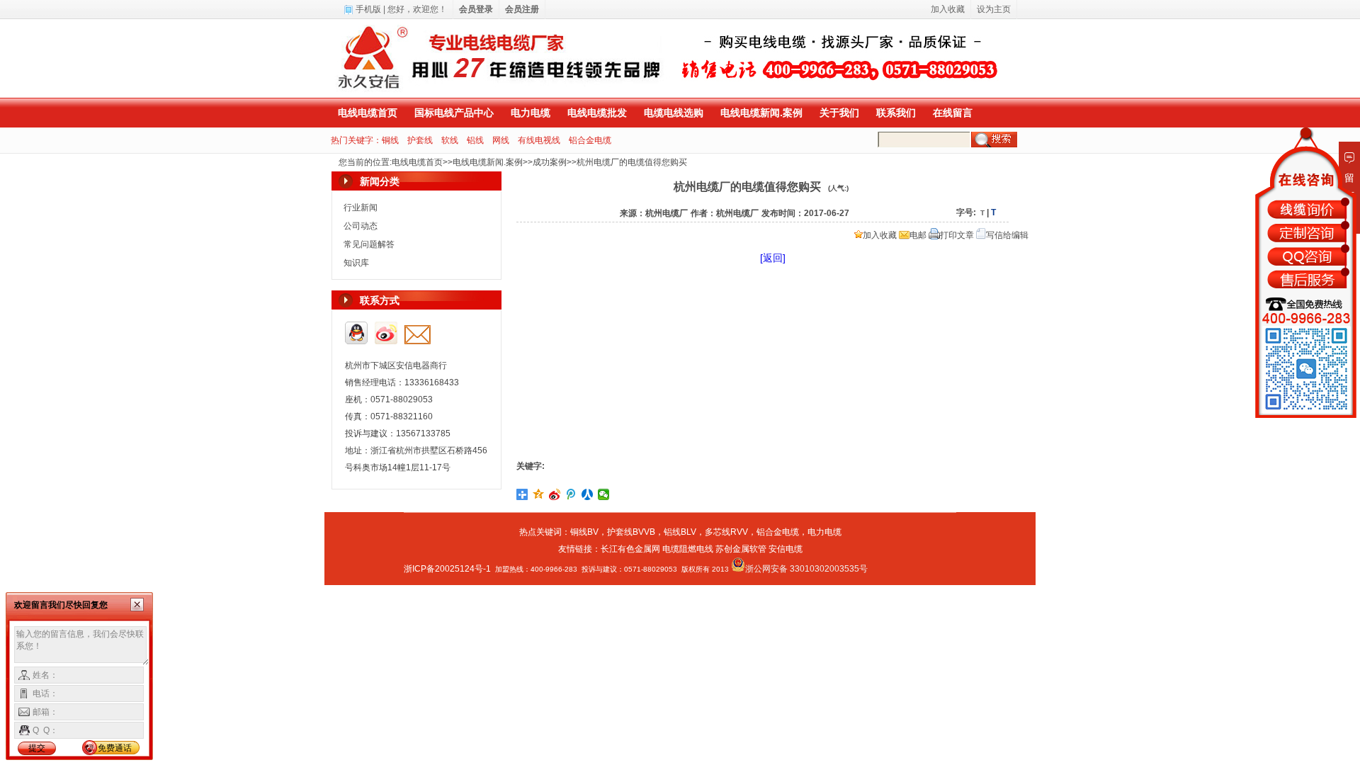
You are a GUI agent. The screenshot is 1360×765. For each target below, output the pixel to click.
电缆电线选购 (673, 112)
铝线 (475, 140)
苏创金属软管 (740, 549)
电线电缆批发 (597, 112)
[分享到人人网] (588, 494)
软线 (449, 140)
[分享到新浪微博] (555, 494)
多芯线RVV (726, 532)
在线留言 (953, 112)
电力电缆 (530, 112)
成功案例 (550, 162)
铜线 (390, 140)
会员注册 (522, 9)
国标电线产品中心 (454, 112)
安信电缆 (786, 549)
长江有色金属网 (630, 549)
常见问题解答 (369, 244)
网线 (500, 140)
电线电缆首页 (367, 112)
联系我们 (896, 112)
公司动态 (361, 226)
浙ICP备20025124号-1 (447, 569)
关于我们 (839, 112)
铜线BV (584, 532)
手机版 (368, 9)
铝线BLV (680, 532)
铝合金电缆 (590, 140)
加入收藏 (880, 235)
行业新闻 (361, 207)
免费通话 (115, 748)
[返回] (773, 258)
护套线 (420, 140)
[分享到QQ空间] (539, 494)
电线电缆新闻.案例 (761, 112)
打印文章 (957, 235)
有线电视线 (539, 140)
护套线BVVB (631, 532)
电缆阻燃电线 (687, 549)
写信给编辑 (1007, 235)
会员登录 (476, 9)
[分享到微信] (604, 494)
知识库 (356, 263)
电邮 (918, 235)
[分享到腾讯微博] (571, 494)
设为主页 (994, 9)
